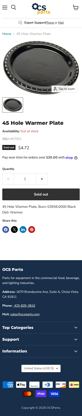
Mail (61, 23)
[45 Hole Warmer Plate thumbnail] (13, 105)
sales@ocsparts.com (25, 314)
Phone (50, 23)
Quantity (8, 169)
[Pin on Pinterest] (31, 229)
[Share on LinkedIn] (23, 229)
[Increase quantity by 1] (42, 179)
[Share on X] (14, 229)
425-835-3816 (24, 305)
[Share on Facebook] (5, 229)
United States (39, 368)
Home (6, 34)
